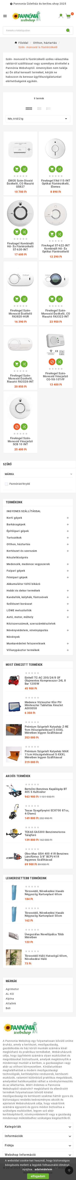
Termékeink (14, 502)
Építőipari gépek (18, 531)
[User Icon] (61, 16)
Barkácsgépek (16, 524)
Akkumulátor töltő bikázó (23, 583)
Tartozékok (14, 537)
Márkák (11, 981)
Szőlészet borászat (19, 603)
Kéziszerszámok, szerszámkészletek (31, 623)
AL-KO (10, 993)
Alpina (10, 998)
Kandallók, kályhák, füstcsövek (27, 597)
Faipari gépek (16, 570)
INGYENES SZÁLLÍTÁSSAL (24, 511)
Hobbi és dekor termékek (23, 590)
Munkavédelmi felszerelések (26, 643)
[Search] (68, 30)
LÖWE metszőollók (19, 610)
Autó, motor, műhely (20, 617)
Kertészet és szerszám (22, 550)
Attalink (11, 1003)
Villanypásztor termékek (23, 650)
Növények (13, 636)
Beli (8, 1008)
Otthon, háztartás (18, 544)
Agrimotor (12, 989)
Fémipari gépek (17, 577)
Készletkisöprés (17, 557)
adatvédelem (43, 1169)
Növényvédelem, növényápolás (27, 630)
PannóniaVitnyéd (19, 483)
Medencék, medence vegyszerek (28, 564)
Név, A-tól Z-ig (38, 118)
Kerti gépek (14, 517)
